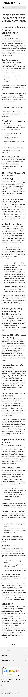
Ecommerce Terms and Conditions (8, 693)
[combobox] (14, 7)
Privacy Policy (4, 692)
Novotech (7, 689)
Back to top (14, 644)
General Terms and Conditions (15, 692)
